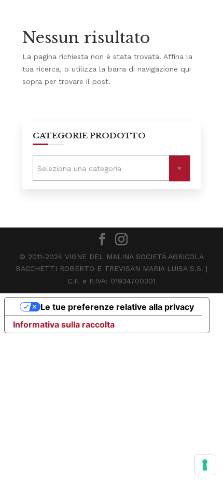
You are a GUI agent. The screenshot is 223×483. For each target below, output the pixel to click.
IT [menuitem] (8, 112)
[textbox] (111, 168)
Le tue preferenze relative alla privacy (117, 307)
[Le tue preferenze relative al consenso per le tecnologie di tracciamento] (205, 465)
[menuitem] (8, 110)
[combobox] (111, 168)
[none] (8, 110)
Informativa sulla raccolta (64, 324)
